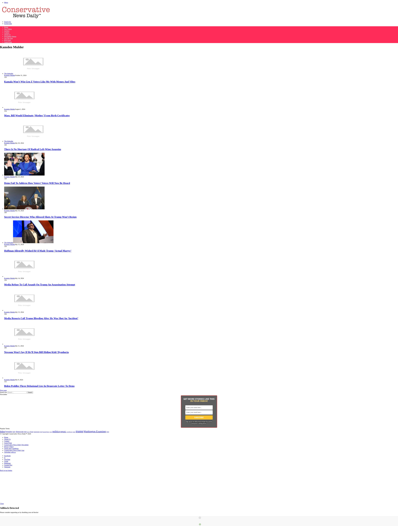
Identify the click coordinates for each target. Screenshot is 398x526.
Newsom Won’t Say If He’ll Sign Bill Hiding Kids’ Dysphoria (36, 352)
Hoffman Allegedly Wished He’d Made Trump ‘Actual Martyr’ (37, 250)
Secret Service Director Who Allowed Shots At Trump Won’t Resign (40, 217)
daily (14, 432)
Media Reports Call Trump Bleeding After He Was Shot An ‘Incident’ (41, 318)
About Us (7, 34)
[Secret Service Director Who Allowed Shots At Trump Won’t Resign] (24, 209)
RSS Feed (7, 40)
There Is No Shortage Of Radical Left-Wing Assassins (32, 149)
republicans (69, 431)
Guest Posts (8, 42)
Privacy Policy (9, 447)
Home (6, 27)
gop (25, 432)
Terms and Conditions (11, 448)
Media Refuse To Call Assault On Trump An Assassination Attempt (39, 284)
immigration (37, 432)
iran (41, 432)
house (31, 432)
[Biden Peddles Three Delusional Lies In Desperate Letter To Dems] (24, 378)
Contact (6, 33)
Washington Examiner (95, 431)
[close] (200, 518)
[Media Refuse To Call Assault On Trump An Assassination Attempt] (24, 276)
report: (63, 431)
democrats (20, 432)
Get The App (8, 38)
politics (56, 431)
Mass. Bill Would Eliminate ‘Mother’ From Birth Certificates (37, 115)
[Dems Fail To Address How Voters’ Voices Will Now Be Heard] (24, 175)
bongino (8, 431)
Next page (3, 390)
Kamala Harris (45, 431)
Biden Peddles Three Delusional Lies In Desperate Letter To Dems (39, 386)
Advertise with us (10, 452)
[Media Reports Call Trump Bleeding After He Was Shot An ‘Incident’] (24, 310)
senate (74, 431)
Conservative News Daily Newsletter (16, 445)
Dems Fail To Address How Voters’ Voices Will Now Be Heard (37, 183)
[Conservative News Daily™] (26, 18)
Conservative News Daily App (14, 450)
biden (2, 431)
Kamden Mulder (9, 75)
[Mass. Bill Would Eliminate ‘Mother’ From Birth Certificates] (24, 107)
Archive (6, 31)
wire (107, 432)
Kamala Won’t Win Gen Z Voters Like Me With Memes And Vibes (39, 81)
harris (28, 431)
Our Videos (8, 29)
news (51, 431)
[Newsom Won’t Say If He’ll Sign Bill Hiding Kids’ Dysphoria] (24, 344)
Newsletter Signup (10, 36)
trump (79, 431)
